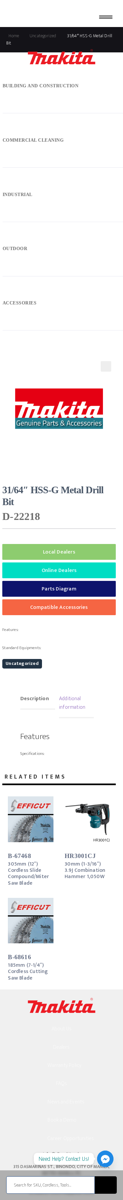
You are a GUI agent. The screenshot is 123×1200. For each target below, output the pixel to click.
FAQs (61, 1083)
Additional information (72, 703)
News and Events (66, 1102)
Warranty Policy (64, 1065)
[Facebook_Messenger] (105, 1159)
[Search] (106, 1185)
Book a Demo (62, 1120)
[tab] (37, 699)
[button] (106, 366)
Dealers (61, 1047)
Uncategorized (22, 663)
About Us (61, 1028)
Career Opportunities (71, 1138)
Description (34, 698)
